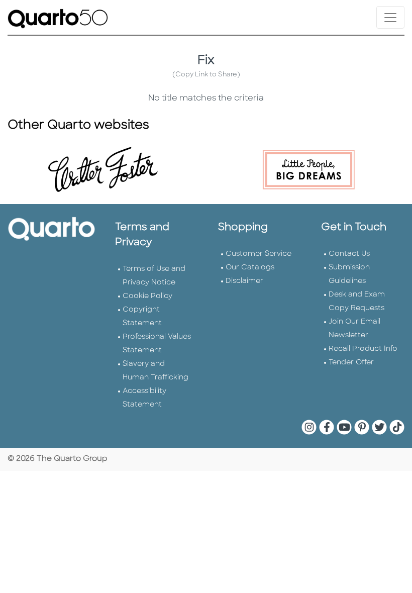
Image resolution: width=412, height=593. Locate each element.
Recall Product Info (363, 349)
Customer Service (258, 254)
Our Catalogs (250, 267)
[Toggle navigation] (390, 17)
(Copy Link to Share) (206, 74)
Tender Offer (351, 362)
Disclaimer (244, 281)
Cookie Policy (147, 296)
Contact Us (349, 254)
